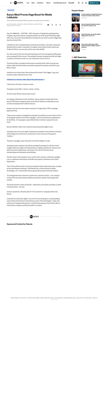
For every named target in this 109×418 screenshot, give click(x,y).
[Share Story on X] (52, 24)
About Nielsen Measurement (70, 298)
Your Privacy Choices (87, 298)
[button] (11, 2)
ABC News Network (15, 298)
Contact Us (95, 298)
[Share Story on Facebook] (48, 24)
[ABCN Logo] (18, 3)
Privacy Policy (23, 298)
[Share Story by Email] (56, 24)
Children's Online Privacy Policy (47, 298)
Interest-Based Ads (58, 298)
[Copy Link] (60, 24)
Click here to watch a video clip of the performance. (25, 79)
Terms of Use (79, 298)
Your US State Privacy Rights (33, 298)
